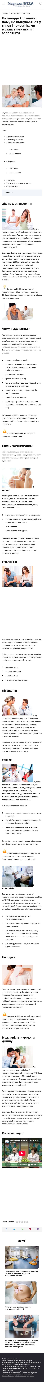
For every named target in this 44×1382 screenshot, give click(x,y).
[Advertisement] (22, 60)
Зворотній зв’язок (8, 1376)
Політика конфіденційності (24, 1376)
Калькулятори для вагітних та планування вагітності (17, 1308)
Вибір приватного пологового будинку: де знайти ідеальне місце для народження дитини (21, 1273)
